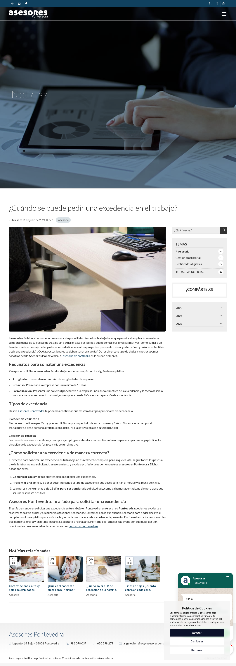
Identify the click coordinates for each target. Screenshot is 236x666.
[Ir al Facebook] (26, 4)
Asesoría (63, 220)
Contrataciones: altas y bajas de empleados (24, 587)
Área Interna (105, 658)
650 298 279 (105, 643)
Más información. (193, 625)
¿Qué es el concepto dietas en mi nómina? (61, 587)
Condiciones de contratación (79, 658)
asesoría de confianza (76, 355)
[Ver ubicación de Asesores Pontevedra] (12, 4)
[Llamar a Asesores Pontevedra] (210, 4)
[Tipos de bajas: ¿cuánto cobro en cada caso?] (142, 569)
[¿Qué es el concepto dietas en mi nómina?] (65, 569)
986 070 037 (78, 643)
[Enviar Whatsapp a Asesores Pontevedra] (224, 4)
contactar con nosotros (83, 526)
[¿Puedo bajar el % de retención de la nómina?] (103, 569)
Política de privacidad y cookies (41, 658)
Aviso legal (15, 658)
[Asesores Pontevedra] (28, 13)
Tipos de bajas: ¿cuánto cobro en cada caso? (140, 587)
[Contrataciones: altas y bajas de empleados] (26, 569)
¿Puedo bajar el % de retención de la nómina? (101, 587)
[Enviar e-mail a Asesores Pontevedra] (19, 4)
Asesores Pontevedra (31, 411)
